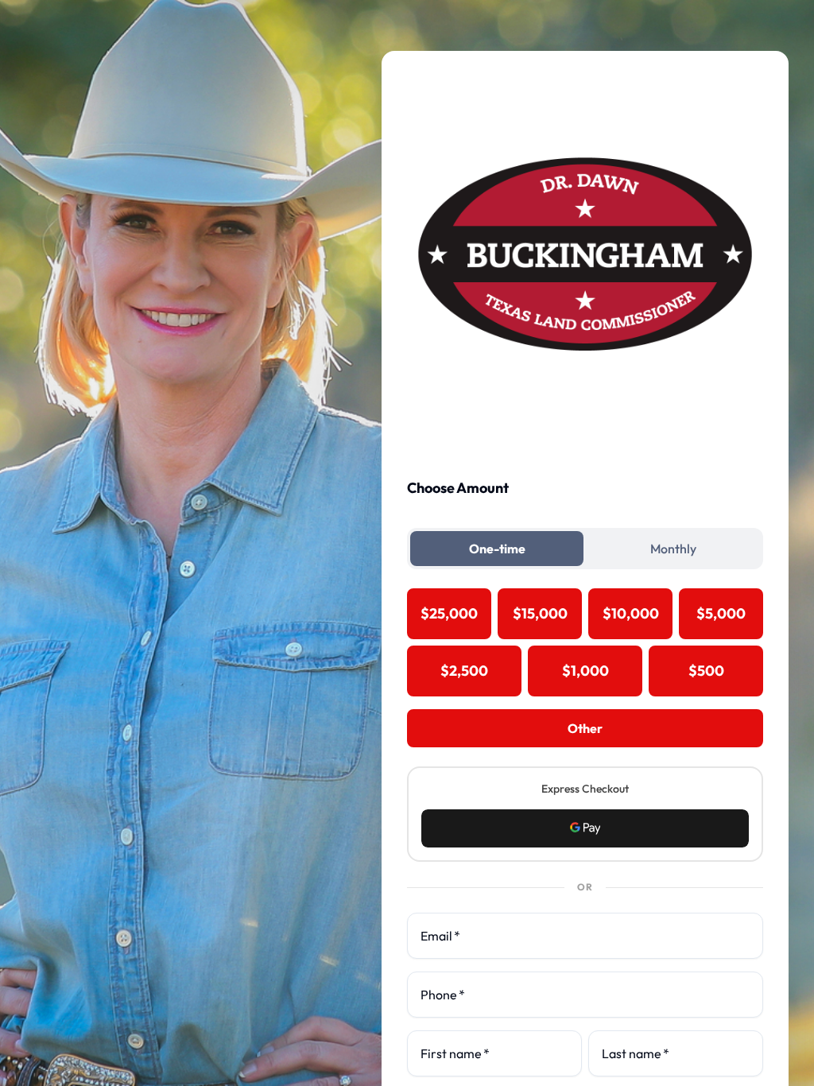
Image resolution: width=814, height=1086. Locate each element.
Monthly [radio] (673, 549)
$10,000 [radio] (631, 613)
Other (585, 728)
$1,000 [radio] (585, 670)
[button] (585, 828)
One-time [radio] (497, 549)
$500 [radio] (706, 670)
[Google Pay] (585, 828)
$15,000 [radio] (540, 613)
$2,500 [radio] (464, 670)
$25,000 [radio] (449, 613)
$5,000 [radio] (721, 613)
